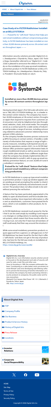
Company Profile (12, 311)
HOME (4, 9)
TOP (7, 305)
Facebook (25, 374)
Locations (9, 337)
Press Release (31, 9)
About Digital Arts (16, 9)
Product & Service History (16, 321)
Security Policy (9, 398)
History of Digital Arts (14, 327)
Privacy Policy (9, 394)
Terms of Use (8, 391)
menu (3, 3)
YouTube (37, 374)
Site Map (7, 387)
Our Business (10, 316)
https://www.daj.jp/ (17, 283)
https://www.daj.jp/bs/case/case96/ (17, 245)
